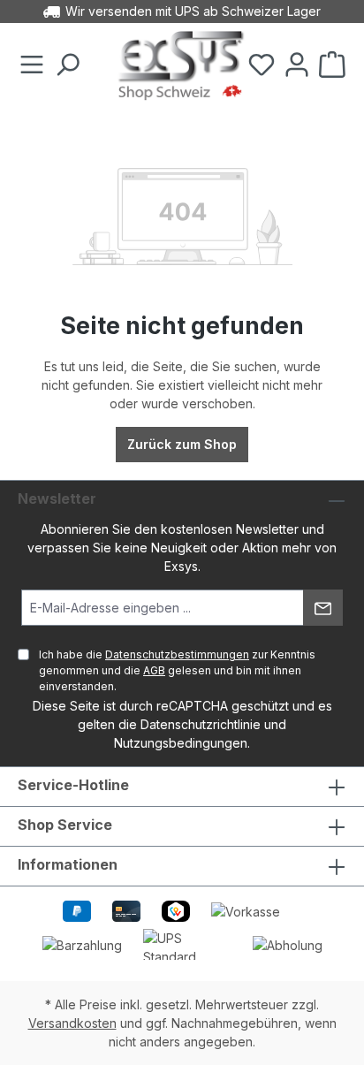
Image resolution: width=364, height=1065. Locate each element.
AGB (154, 670)
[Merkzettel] (261, 65)
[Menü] (32, 65)
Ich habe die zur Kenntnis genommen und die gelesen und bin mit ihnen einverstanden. (177, 670)
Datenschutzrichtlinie (200, 724)
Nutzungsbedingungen (180, 742)
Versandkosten (72, 1023)
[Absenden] (323, 608)
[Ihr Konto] (297, 65)
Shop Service (65, 824)
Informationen (68, 864)
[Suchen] (67, 65)
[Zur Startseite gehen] (182, 65)
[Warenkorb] (332, 65)
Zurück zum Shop (182, 444)
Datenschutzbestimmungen (177, 654)
